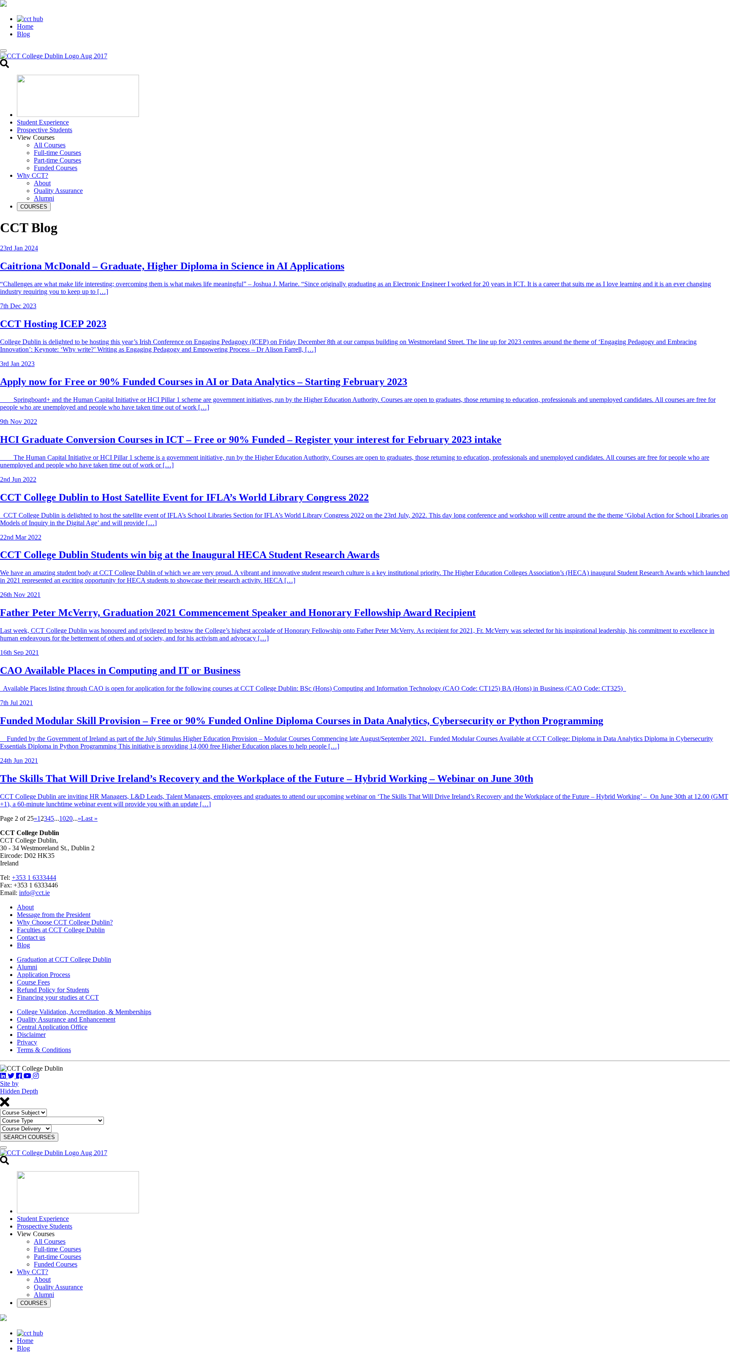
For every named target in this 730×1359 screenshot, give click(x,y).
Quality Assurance (58, 190)
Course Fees (33, 982)
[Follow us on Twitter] (12, 1076)
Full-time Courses (57, 152)
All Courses (49, 145)
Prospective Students (44, 129)
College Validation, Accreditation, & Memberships (84, 1011)
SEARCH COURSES (29, 1137)
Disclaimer (31, 1034)
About (42, 183)
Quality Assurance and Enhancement (66, 1019)
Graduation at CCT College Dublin (64, 959)
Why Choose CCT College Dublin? (65, 922)
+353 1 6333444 (34, 877)
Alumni (44, 198)
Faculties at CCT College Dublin (61, 929)
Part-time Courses (57, 160)
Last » (89, 818)
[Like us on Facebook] (20, 1076)
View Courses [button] (35, 137)
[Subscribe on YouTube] (28, 1076)
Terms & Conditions (44, 1049)
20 (69, 818)
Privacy (27, 1042)
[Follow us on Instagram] (36, 1076)
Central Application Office (52, 1027)
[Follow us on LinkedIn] (4, 1076)
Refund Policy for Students (53, 989)
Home (25, 26)
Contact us (31, 937)
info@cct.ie (34, 892)
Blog (23, 34)
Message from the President (53, 914)
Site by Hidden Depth (19, 1087)
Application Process (43, 974)
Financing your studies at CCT (58, 997)
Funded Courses (55, 167)
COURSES (33, 206)
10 (62, 818)
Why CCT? (32, 175)
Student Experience (43, 122)
